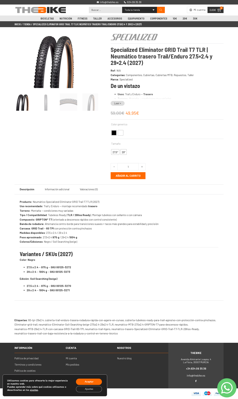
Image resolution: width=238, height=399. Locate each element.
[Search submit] (161, 10)
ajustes (34, 390)
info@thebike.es (196, 375)
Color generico (119, 124)
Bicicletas (47, 18)
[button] (93, 37)
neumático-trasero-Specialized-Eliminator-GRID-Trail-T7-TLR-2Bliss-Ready (155, 329)
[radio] (114, 132)
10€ (175, 18)
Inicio (17, 24)
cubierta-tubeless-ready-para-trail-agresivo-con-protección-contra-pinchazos (170, 320)
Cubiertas (148, 75)
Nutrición (66, 18)
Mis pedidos (72, 364)
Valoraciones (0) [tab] (89, 189)
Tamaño (116, 143)
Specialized (126, 79)
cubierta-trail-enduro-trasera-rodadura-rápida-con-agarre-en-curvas (84, 320)
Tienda (26, 24)
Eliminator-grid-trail (25, 324)
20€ (185, 18)
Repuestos (180, 75)
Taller (97, 18)
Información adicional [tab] (57, 189)
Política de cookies (25, 370)
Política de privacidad (26, 358)
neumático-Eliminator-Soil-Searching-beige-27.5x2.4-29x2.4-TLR (76, 324)
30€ (195, 18)
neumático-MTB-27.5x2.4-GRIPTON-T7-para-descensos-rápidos (151, 324)
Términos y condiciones (27, 364)
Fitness (82, 18)
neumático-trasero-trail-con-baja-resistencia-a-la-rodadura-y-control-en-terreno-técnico (66, 333)
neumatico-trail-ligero (97, 329)
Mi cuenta (71, 358)
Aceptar (89, 381)
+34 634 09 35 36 (196, 368)
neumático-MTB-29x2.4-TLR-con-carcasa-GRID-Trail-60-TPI (49, 329)
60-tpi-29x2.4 (36, 320)
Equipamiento (136, 18)
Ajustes (89, 389)
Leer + (117, 103)
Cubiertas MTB (164, 75)
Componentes (158, 18)
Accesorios (115, 18)
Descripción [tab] (27, 189)
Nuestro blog (124, 358)
